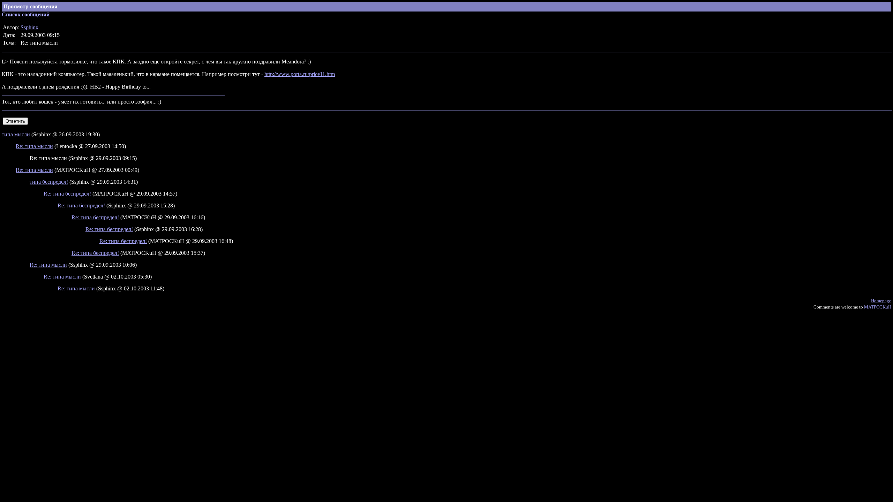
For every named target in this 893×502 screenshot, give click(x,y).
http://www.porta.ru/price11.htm (299, 74)
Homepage (881, 300)
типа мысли (16, 134)
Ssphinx (29, 27)
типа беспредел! (49, 182)
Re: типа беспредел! (67, 194)
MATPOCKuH (877, 307)
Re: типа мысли (34, 146)
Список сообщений (26, 14)
